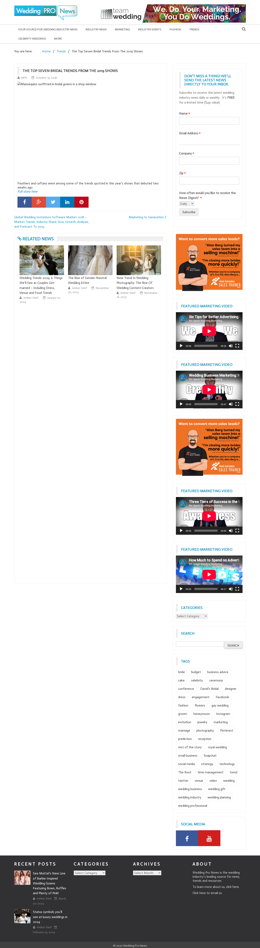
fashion (183, 705)
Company (186, 153)
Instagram (223, 714)
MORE (58, 38)
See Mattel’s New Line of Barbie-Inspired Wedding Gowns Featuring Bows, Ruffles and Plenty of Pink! (49, 883)
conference (186, 689)
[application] (209, 331)
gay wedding (220, 705)
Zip (182, 173)
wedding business (190, 789)
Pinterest (226, 730)
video (213, 781)
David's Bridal (209, 689)
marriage (184, 730)
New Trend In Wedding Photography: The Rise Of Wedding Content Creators (86, 283)
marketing (221, 722)
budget (196, 672)
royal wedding (217, 747)
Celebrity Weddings (32, 38)
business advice (217, 672)
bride (181, 672)
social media (186, 764)
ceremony (216, 680)
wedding (229, 781)
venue (199, 781)
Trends (194, 29)
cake (181, 680)
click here (232, 887)
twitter (183, 781)
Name (184, 113)
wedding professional (192, 806)
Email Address (189, 133)
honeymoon (201, 714)
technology (227, 764)
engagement (200, 697)
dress (181, 697)
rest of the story (190, 747)
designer (230, 689)
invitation (184, 722)
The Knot (184, 772)
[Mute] (231, 346)
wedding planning (219, 797)
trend (233, 772)
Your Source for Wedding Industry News (48, 29)
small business (187, 755)
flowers (200, 705)
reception (204, 739)
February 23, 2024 (44, 932)
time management (210, 772)
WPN (24, 77)
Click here (199, 893)
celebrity (197, 680)
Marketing (122, 29)
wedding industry (189, 797)
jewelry (202, 722)
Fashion (175, 29)
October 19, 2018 (46, 77)
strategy (207, 764)
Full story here (27, 191)
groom (182, 714)
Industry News (96, 29)
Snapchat (210, 755)
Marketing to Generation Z (148, 217)
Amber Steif (31, 288)
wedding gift (216, 789)
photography (205, 730)
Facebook (222, 697)
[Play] (181, 346)
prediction (185, 739)
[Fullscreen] (237, 346)
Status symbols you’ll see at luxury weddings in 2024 (50, 917)
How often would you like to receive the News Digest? (207, 195)
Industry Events (149, 29)
